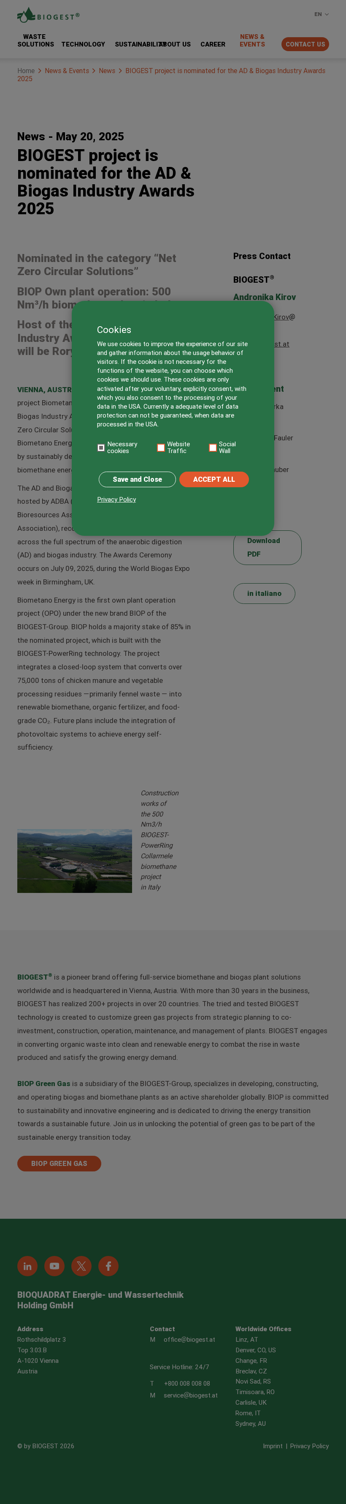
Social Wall (227, 448)
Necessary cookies (122, 448)
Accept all (214, 479)
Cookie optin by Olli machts (241, 532)
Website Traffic (178, 448)
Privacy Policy (116, 499)
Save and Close (137, 479)
